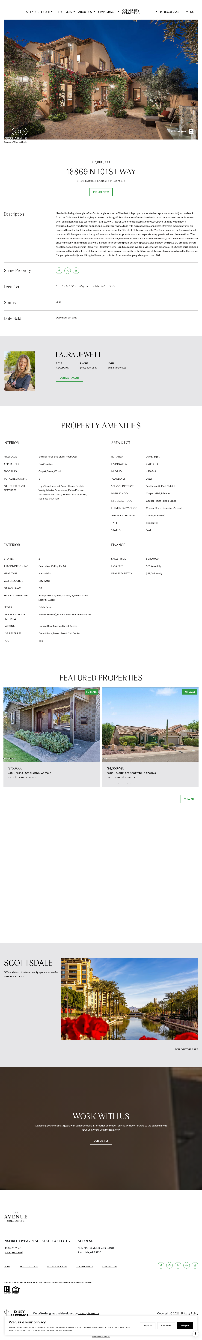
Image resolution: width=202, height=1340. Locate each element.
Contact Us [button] (101, 1140)
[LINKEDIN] (178, 1265)
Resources (64, 12)
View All (189, 799)
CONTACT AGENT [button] (69, 377)
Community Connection (131, 12)
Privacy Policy (189, 1313)
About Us (85, 12)
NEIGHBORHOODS (57, 1266)
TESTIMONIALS (84, 1266)
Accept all (185, 1325)
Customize (166, 1325)
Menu (190, 12)
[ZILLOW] (195, 1265)
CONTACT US (109, 1266)
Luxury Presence (88, 1313)
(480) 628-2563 (169, 12)
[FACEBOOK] (161, 1265)
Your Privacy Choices (101, 1336)
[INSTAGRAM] (169, 1265)
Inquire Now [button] (101, 192)
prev (15, 131)
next (23, 131)
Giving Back (107, 12)
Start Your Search (36, 12)
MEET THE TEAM (29, 1266)
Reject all (148, 1325)
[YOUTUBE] (186, 1265)
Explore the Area (186, 1049)
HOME (7, 1266)
